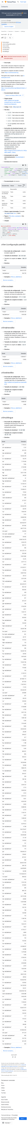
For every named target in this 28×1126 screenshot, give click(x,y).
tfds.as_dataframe (16, 277)
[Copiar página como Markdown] (10, 37)
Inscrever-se (24, 1118)
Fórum (2, 1085)
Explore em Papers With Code (14, 95)
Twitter (3, 1090)
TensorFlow (3, 31)
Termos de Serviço (5, 1115)
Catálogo (23, 31)
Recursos (10, 31)
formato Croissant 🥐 (17, 13)
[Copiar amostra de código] (25, 165)
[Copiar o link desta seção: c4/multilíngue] (14, 418)
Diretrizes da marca (6, 1107)
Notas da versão (5, 1102)
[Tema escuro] (23, 165)
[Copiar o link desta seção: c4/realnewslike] (16, 328)
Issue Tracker (4, 1099)
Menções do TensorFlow (7, 1109)
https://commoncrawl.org (11, 72)
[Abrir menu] (2, 2)
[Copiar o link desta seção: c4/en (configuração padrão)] (2, 247)
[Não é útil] (11, 34)
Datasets (4, 7)
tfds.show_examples (15, 216)
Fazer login (23, 1)
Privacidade (15, 1115)
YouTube (3, 1092)
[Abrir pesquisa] (18, 2)
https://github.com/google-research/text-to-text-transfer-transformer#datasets (12, 102)
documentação (10, 15)
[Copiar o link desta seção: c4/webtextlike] (15, 373)
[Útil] (8, 34)
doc (10, 213)
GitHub (3, 1088)
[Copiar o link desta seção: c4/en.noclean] (14, 287)
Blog (2, 1083)
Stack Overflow (5, 1104)
